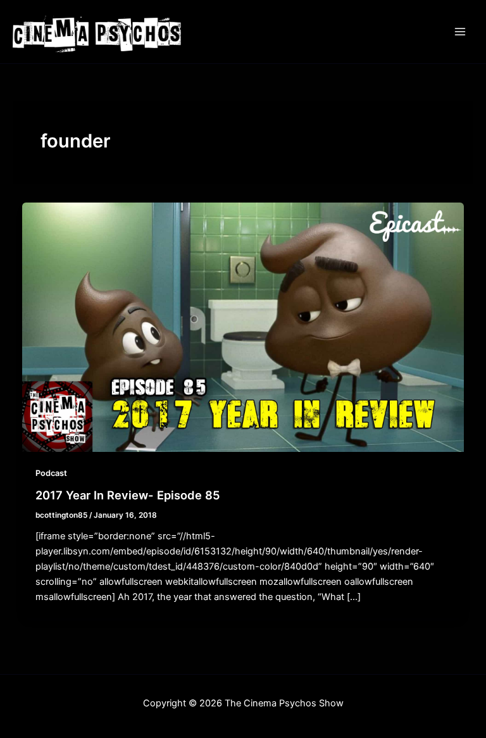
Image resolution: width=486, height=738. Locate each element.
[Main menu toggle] (460, 31)
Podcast (51, 473)
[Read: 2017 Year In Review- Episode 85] (243, 326)
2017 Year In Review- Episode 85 (127, 495)
